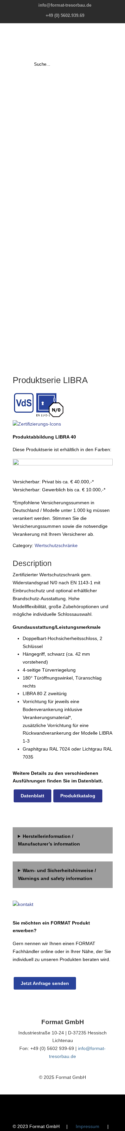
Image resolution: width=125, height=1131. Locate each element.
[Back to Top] (116, 1122)
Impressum (87, 1126)
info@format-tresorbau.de (64, 5)
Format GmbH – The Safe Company (63, 41)
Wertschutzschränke (56, 545)
